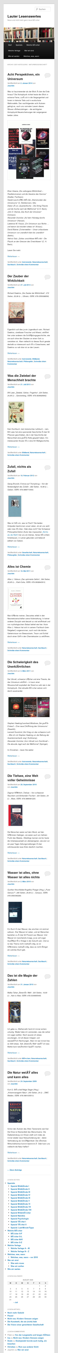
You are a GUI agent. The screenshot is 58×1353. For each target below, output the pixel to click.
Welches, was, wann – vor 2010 (24, 1257)
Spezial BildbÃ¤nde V (20, 1200)
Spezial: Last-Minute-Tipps (22, 1227)
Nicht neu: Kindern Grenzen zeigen (22, 1318)
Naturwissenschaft (40, 262)
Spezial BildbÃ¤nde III (20, 1192)
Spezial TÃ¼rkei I (18, 1221)
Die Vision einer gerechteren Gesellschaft (25, 1324)
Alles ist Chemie (19, 566)
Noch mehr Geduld (15, 1312)
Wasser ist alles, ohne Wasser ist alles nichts (23, 874)
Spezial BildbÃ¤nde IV (20, 1195)
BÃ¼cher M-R (17, 1239)
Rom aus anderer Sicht (28, 1346)
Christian (11, 1346)
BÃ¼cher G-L (16, 1236)
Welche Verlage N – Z (20, 1251)
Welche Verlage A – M (20, 1248)
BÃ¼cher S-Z (16, 1242)
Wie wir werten (13, 56)
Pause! (10, 1315)
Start (10, 45)
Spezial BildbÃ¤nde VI (20, 1204)
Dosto (10, 1340)
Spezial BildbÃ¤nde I (20, 1186)
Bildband (35, 359)
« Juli (16, 1302)
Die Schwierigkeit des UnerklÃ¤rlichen (22, 664)
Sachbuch (11, 264)
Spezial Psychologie (20, 1218)
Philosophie (28, 361)
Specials (19, 45)
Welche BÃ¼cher (33, 45)
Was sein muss (17, 1263)
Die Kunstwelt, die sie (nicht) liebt (22, 1321)
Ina (8, 1337)
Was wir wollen (17, 1266)
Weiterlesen (13, 256)
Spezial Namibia (18, 1215)
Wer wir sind (29, 50)
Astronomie (27, 262)
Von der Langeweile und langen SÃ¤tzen (32, 1334)
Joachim (10, 85)
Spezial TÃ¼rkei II (18, 1224)
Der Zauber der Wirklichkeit (18, 278)
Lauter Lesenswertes (24, 16)
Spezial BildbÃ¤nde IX (20, 1197)
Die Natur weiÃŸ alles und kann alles (22, 1074)
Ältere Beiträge (14, 1170)
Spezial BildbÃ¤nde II (20, 1189)
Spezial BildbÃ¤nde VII (21, 1206)
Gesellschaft (27, 552)
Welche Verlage (14, 50)
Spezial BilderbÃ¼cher (21, 1212)
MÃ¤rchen (26, 1058)
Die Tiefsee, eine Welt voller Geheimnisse (22, 778)
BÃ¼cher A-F (16, 1233)
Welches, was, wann (31, 56)
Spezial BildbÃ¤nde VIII (21, 1209)
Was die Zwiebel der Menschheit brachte (21, 377)
